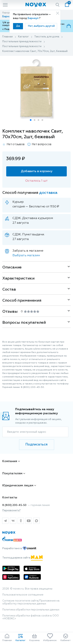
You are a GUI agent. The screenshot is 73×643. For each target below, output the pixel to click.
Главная (7, 36)
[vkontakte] (13, 521)
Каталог (23, 36)
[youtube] (29, 521)
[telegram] (5, 521)
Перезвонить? (11, 510)
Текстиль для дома (46, 36)
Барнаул (33, 18)
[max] (36, 521)
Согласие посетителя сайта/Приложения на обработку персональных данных (30, 602)
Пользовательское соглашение (22, 595)
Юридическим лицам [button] (17, 485)
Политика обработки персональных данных (30, 609)
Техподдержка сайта (16, 558)
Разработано (12, 548)
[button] (31, 120)
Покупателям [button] (12, 473)
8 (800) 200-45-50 (14, 505)
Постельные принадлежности (21, 41)
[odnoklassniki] (21, 521)
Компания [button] (9, 461)
